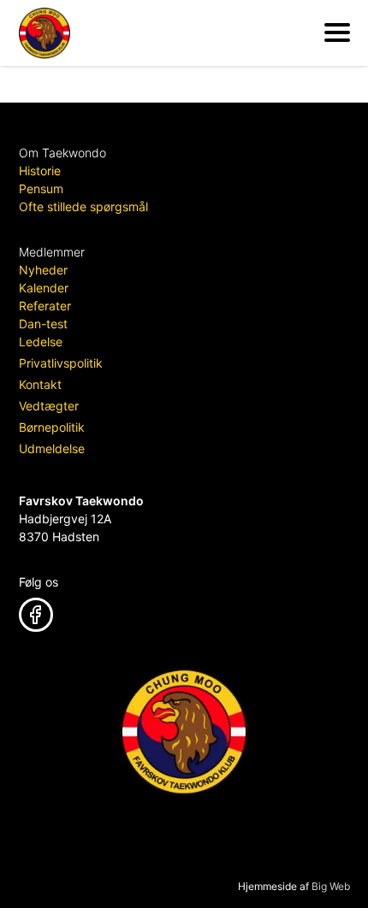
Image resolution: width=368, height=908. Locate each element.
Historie (40, 170)
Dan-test (43, 323)
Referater (45, 305)
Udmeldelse (52, 448)
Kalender (43, 287)
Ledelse (40, 341)
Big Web (331, 886)
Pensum (41, 188)
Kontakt (40, 384)
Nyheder (43, 269)
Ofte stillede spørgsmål (83, 206)
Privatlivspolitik (61, 363)
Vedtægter (49, 405)
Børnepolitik (52, 427)
